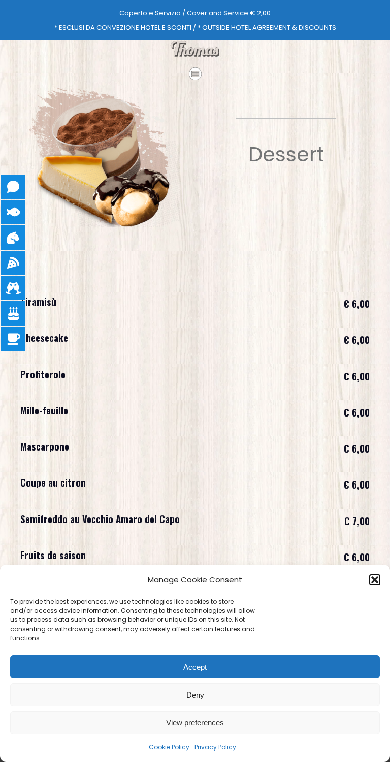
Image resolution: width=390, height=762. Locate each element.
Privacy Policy (215, 747)
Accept (195, 667)
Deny (195, 694)
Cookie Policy (169, 747)
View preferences (195, 722)
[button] (375, 580)
